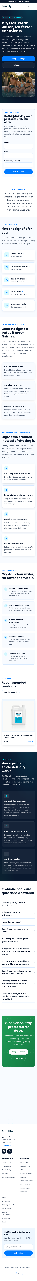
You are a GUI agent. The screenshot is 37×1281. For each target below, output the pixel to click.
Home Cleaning (25, 1162)
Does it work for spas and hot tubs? (15, 930)
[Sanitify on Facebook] (4, 1151)
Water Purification (26, 1181)
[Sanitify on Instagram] (9, 1151)
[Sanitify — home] (7, 6)
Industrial (23, 1177)
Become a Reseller (8, 1177)
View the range (9, 692)
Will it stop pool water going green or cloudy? (15, 940)
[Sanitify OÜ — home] (7, 1131)
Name (6, 142)
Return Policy (6, 1170)
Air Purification (25, 1188)
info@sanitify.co (8, 1145)
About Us (5, 1173)
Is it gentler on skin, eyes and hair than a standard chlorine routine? (16, 951)
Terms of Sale (7, 1162)
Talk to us (17, 65)
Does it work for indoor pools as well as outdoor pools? (16, 972)
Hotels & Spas (25, 1166)
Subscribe (18, 1253)
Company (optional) (12, 161)
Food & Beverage (26, 1173)
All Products (6, 1201)
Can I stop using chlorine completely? (13, 903)
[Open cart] (27, 6)
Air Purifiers (6, 1218)
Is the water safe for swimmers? (11, 913)
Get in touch (18, 172)
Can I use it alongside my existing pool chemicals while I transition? (16, 996)
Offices (22, 1170)
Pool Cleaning (25, 1184)
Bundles (4, 1222)
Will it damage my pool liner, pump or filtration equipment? (16, 962)
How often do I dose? (11, 922)
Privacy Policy (7, 1166)
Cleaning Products (8, 1205)
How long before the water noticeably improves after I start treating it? (14, 983)
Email (6, 152)
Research (23, 1192)
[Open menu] (33, 6)
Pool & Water (6, 1208)
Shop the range (18, 58)
